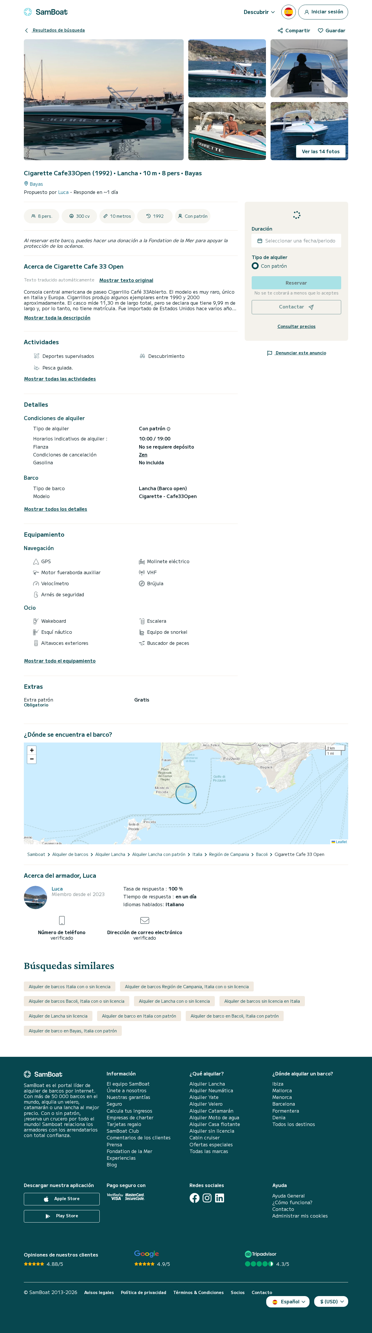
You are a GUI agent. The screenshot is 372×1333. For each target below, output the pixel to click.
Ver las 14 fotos (321, 151)
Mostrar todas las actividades (60, 379)
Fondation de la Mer (129, 1151)
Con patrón (274, 266)
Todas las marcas (208, 1151)
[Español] (288, 12)
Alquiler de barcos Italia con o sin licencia (69, 986)
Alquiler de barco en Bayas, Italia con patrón (73, 1031)
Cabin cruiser (204, 1137)
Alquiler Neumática (211, 1090)
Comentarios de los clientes (139, 1137)
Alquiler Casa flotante (214, 1124)
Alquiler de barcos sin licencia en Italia (262, 1001)
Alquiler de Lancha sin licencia (58, 1016)
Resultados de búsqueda (58, 30)
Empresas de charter (130, 1117)
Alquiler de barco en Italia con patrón (139, 1016)
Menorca (282, 1097)
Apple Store (66, 1198)
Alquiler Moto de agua (214, 1117)
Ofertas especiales (211, 1144)
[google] (146, 1254)
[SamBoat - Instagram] (207, 1198)
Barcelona (283, 1104)
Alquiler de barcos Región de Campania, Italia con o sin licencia (187, 986)
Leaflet (341, 841)
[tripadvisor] (261, 1254)
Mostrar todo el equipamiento (60, 661)
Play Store (66, 1215)
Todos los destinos (293, 1124)
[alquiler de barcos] (45, 12)
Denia (278, 1117)
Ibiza (277, 1083)
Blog (112, 1164)
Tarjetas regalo (124, 1124)
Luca (64, 191)
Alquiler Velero (206, 1104)
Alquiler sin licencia (211, 1131)
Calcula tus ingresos (129, 1110)
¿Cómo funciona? (292, 1202)
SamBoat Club (123, 1131)
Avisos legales (99, 1292)
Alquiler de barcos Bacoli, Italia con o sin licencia (76, 1001)
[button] (31, 750)
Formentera (285, 1110)
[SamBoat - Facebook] (194, 1198)
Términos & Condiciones (198, 1292)
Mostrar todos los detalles (55, 509)
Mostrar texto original (126, 280)
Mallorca (282, 1090)
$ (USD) (329, 1301)
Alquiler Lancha (207, 1083)
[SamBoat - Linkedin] (219, 1198)
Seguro (114, 1104)
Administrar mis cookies (300, 1215)
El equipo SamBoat (128, 1083)
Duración (262, 228)
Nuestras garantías (128, 1097)
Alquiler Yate (204, 1097)
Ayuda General (288, 1195)
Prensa (114, 1144)
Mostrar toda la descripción (57, 317)
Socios (238, 1292)
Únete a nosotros (126, 1090)
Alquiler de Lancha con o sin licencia (174, 1001)
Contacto (283, 1209)
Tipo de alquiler (269, 257)
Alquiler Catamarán (211, 1110)
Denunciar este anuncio (300, 353)
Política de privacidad (143, 1292)
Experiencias (121, 1158)
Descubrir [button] (256, 11)
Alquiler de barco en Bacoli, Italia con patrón (235, 1016)
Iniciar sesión (326, 11)
